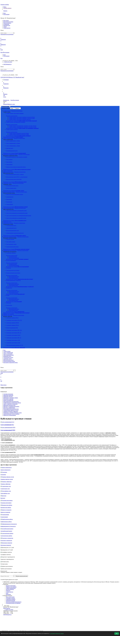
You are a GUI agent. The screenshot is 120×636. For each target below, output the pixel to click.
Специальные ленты (8, 357)
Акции (5, 26)
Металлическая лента (8, 360)
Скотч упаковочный (8, 352)
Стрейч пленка (6, 351)
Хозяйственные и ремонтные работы (12, 402)
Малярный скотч (7, 356)
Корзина (5, 104)
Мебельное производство (9, 405)
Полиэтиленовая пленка (9, 361)
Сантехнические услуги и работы (11, 414)
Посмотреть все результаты (7, 34)
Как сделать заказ (10, 596)
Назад (11, 108)
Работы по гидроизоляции (9, 415)
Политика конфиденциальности (13, 601)
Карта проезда (6, 608)
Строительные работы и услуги (10, 410)
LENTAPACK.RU (5, 77)
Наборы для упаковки (11, 586)
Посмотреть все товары (21, 120)
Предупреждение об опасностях (11, 401)
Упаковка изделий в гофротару (10, 411)
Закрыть (17, 108)
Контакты (8, 594)
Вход (4, 13)
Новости (8, 590)
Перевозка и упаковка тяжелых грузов (12, 412)
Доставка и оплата (10, 598)
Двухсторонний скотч (8, 355)
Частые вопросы (7, 23)
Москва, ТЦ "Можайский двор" (16, 77)
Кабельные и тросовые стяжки (10, 397)
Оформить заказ (11, 104)
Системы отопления (8, 394)
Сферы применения (10, 588)
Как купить (6, 20)
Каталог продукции (10, 585)
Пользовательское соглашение (13, 603)
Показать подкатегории (16, 110)
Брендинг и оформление (9, 407)
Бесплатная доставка (8, 21)
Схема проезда (6, 28)
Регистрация (6, 14)
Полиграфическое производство (11, 409)
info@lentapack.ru (7, 64)
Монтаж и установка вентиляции (11, 406)
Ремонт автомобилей (8, 400)
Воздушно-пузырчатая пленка (10, 362)
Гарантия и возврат (10, 599)
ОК (116, 633)
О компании (6, 24)
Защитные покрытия (8, 395)
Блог (4, 350)
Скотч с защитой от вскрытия (10, 404)
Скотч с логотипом (7, 353)
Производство (6, 25)
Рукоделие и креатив (8, 399)
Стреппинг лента (7, 358)
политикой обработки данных (57, 633)
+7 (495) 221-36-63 (7, 62)
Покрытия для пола (8, 396)
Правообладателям (10, 600)
